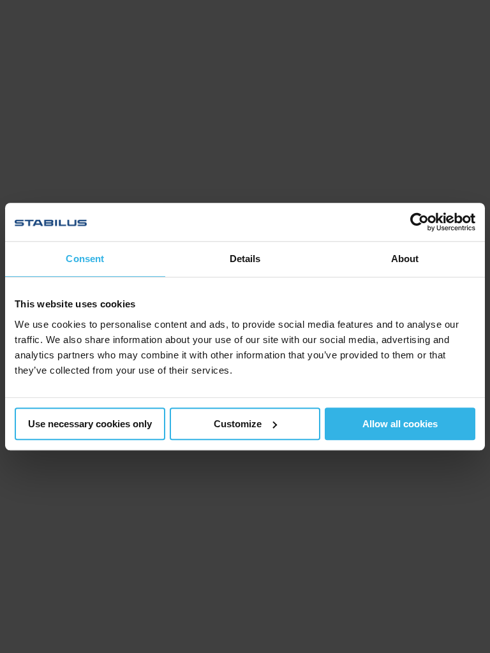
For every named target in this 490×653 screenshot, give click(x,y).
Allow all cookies (400, 423)
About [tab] (405, 258)
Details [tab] (245, 258)
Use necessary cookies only (90, 423)
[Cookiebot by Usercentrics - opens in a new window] (419, 221)
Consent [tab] (85, 258)
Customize (238, 423)
